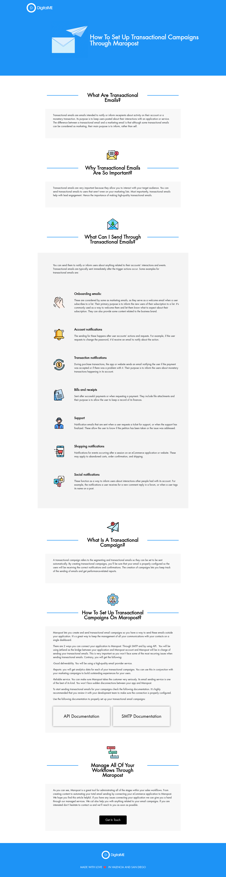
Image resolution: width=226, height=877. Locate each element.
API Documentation (81, 716)
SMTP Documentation (141, 716)
